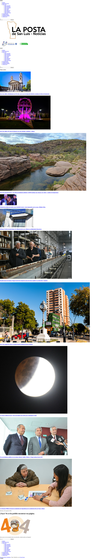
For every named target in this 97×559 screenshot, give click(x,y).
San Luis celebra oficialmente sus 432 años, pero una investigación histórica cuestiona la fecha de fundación (24, 94)
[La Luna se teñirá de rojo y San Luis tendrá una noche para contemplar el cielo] (33, 413)
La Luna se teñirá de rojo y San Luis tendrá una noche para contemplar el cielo (18, 415)
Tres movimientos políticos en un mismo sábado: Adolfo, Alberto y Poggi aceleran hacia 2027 (21, 457)
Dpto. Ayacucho (7, 5)
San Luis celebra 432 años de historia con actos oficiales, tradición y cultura (17, 131)
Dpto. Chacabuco (7, 7)
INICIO (3, 2)
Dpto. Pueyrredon (7, 12)
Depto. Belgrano (7, 6)
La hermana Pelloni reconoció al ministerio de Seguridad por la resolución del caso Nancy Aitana (22, 508)
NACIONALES (5, 13)
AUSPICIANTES (5, 14)
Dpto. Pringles (7, 11)
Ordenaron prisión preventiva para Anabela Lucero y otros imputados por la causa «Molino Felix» (23, 207)
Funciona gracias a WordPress (5, 557)
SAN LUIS (4, 4)
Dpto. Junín (6, 9)
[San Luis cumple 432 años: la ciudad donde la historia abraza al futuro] (45, 342)
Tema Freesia (22, 557)
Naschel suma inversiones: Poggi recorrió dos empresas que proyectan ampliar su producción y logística (24, 280)
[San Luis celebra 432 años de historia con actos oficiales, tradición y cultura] (25, 129)
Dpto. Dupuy (6, 8)
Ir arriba (1, 558)
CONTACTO (4, 16)
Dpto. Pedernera (7, 10)
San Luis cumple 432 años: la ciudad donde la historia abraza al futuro (16, 344)
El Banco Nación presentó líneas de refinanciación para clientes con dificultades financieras (21, 229)
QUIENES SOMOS (6, 15)
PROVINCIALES (5, 3)
